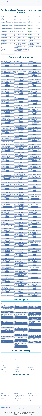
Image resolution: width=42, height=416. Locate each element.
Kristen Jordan (17, 365)
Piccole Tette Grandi (18, 387)
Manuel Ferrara (31, 369)
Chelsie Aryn (16, 367)
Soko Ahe (2, 356)
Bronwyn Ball (3, 365)
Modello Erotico (4, 391)
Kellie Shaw (3, 369)
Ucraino (2, 385)
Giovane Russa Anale (5, 395)
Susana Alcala (3, 363)
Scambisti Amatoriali (18, 389)
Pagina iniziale (3, 4)
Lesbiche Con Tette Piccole (33, 395)
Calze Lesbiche (17, 380)
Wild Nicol (16, 354)
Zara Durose (30, 367)
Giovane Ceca (3, 378)
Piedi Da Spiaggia (31, 389)
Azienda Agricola (4, 400)
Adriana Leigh (3, 359)
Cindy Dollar (3, 361)
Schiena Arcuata (17, 398)
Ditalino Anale (3, 383)
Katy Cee (30, 363)
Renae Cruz (30, 365)
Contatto (17, 407)
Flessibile (30, 400)
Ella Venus (3, 354)
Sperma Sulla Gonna (18, 402)
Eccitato (2, 398)
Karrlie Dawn (17, 371)
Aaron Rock (30, 359)
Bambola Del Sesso (32, 378)
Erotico (2, 389)
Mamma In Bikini (31, 391)
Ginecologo (16, 383)
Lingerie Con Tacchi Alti (32, 383)
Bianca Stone (3, 367)
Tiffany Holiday (31, 354)
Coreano (30, 393)
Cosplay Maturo (17, 385)
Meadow (16, 363)
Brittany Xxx (16, 356)
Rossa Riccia (30, 398)
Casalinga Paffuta (17, 391)
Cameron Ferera (17, 361)
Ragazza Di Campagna (5, 387)
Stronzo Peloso (4, 402)
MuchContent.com (7, 2)
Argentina (16, 393)
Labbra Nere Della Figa (18, 378)
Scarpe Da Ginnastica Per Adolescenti (19, 396)
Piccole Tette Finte (4, 380)
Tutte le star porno (30, 4)
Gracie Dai (16, 369)
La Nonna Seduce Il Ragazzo (33, 380)
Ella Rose (30, 361)
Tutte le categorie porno (12, 4)
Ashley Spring (31, 356)
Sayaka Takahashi (17, 359)
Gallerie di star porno (22, 4)
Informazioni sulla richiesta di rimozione (23, 408)
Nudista (29, 385)
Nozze (2, 393)
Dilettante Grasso (31, 387)
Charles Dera (3, 371)
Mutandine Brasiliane (18, 400)
